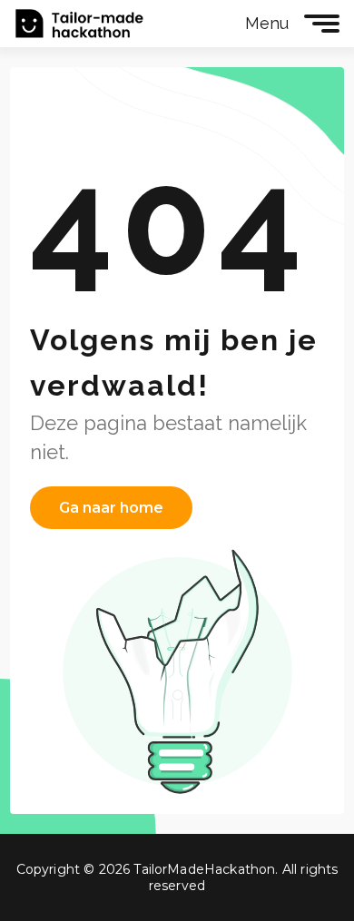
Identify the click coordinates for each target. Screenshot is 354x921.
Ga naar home (111, 507)
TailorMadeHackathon (79, 23)
